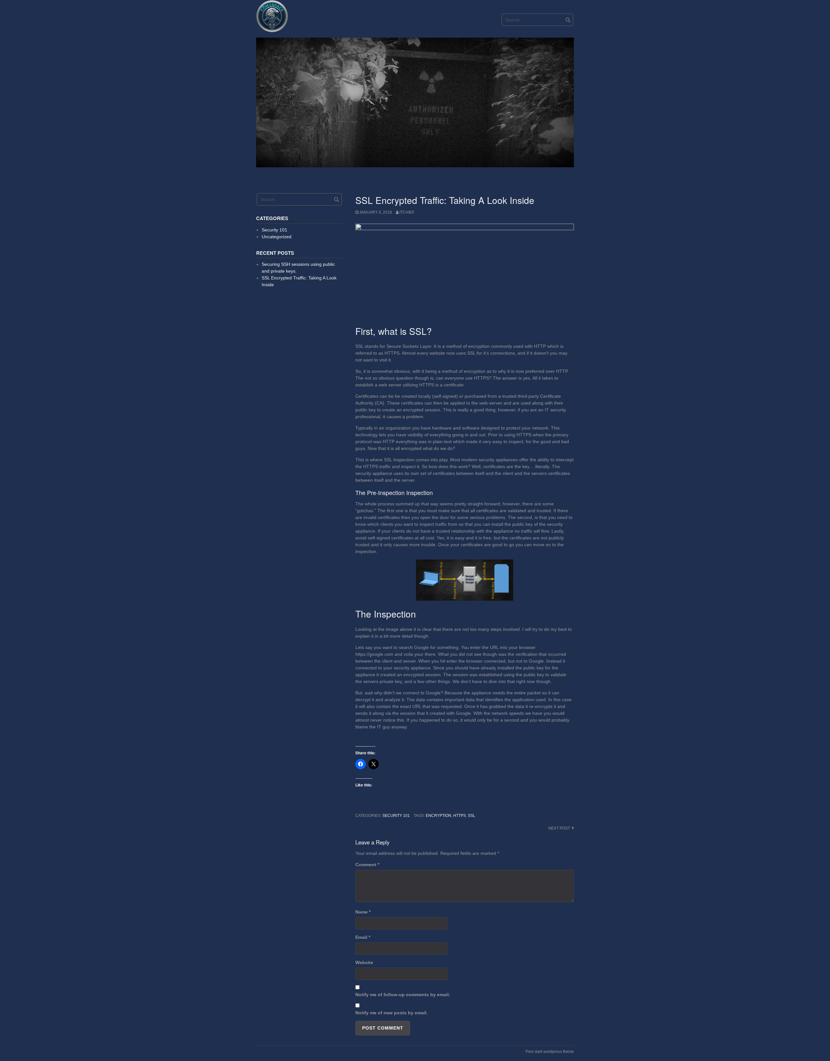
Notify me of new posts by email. (391, 1012)
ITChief (406, 212)
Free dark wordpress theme (550, 1051)
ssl (471, 815)
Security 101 (396, 815)
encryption (438, 815)
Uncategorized (276, 236)
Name (363, 911)
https (459, 815)
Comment (367, 864)
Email (362, 937)
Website (364, 962)
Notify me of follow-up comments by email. (402, 994)
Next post (559, 828)
